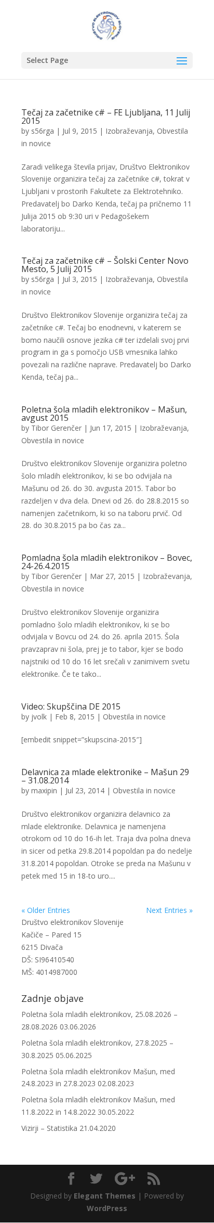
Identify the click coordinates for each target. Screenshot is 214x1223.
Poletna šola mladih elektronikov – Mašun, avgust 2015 (104, 413)
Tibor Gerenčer (56, 428)
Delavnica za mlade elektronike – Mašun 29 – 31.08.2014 (105, 776)
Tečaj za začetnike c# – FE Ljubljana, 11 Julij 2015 (105, 116)
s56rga (42, 131)
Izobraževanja (129, 131)
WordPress (107, 1208)
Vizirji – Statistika (49, 1128)
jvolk (39, 717)
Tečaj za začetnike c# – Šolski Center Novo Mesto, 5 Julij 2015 (105, 265)
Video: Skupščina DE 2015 (71, 706)
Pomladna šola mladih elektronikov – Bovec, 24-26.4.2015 (106, 562)
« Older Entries (45, 910)
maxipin (44, 790)
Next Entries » (169, 910)
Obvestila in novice (52, 440)
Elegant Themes (105, 1196)
